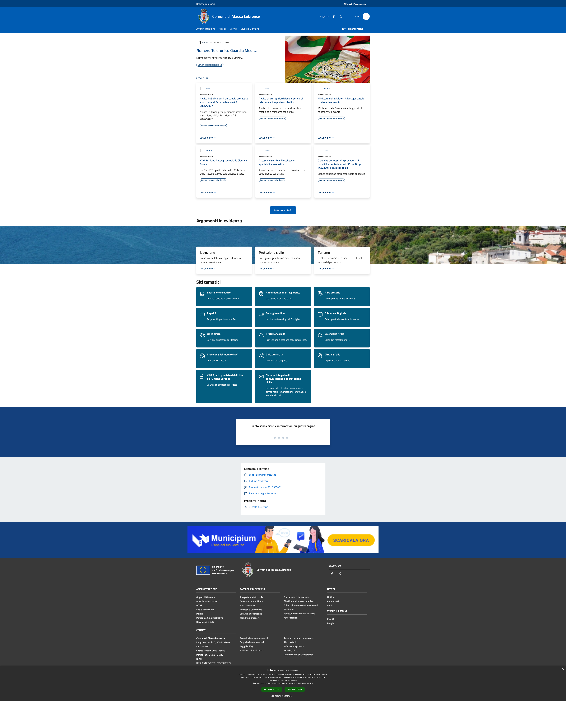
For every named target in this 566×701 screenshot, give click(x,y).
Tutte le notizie (281, 210)
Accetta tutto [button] (271, 689)
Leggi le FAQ (246, 646)
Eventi (330, 619)
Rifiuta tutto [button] (295, 689)
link (311, 683)
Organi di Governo (205, 597)
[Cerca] (366, 16)
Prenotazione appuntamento (254, 638)
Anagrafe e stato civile (251, 597)
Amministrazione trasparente (299, 638)
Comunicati (333, 601)
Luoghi (330, 623)
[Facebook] (332, 16)
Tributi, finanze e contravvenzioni (301, 605)
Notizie (327, 88)
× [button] (563, 669)
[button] (283, 696)
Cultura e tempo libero (251, 601)
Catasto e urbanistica (251, 613)
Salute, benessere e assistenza (299, 613)
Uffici (199, 605)
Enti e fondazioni (205, 609)
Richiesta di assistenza (251, 650)
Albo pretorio (290, 642)
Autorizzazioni (291, 617)
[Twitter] (340, 16)
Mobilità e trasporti (250, 618)
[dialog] (283, 683)
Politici (199, 613)
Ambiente (288, 609)
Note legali (289, 650)
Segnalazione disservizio (252, 642)
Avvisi (204, 42)
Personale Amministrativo (209, 618)
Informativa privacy (294, 646)
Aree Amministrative (206, 601)
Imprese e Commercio (251, 609)
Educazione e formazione (296, 597)
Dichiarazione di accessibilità (298, 654)
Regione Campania (205, 4)
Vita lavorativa (247, 605)
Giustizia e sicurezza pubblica (299, 601)
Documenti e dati (205, 622)
